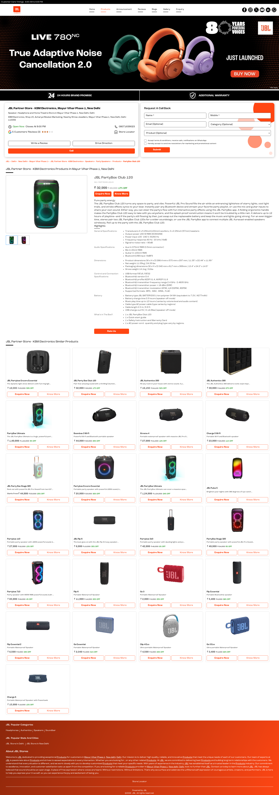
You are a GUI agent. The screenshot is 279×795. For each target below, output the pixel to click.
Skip (139, 78)
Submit (140, 71)
